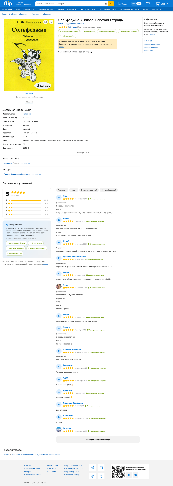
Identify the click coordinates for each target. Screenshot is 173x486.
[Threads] (101, 476)
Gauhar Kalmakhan (72, 349)
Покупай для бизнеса (66, 9)
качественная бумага (70, 31)
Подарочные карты (107, 9)
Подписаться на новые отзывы (89, 27)
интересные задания (129, 31)
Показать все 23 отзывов (98, 439)
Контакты (148, 51)
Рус (138, 4)
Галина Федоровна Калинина (71, 23)
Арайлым (67, 390)
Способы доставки (152, 44)
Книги (4, 14)
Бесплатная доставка (129, 9)
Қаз (133, 4)
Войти (120, 3)
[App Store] (135, 475)
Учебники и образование (19, 14)
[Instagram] (101, 467)
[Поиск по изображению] (106, 3)
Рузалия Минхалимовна (74, 256)
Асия (65, 285)
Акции (145, 9)
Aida (65, 196)
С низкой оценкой (108, 190)
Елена (66, 272)
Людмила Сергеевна (73, 403)
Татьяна (67, 428)
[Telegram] (92, 467)
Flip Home (156, 9)
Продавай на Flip (45, 9)
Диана (66, 218)
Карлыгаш (68, 415)
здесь (61, 47)
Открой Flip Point (87, 9)
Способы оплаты (151, 47)
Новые (73, 190)
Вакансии (51, 471)
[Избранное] (148, 3)
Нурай (66, 241)
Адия (65, 378)
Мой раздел (122, 4)
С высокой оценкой (89, 190)
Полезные (62, 190)
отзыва (73, 27)
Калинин (27, 114)
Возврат (27, 471)
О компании (52, 465)
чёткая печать (89, 31)
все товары (25, 163)
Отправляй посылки (25, 9)
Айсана (66, 327)
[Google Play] (129, 475)
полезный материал (107, 31)
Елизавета (68, 365)
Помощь (27, 465)
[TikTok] (92, 476)
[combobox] (71, 3)
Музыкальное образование (43, 14)
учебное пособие (68, 36)
